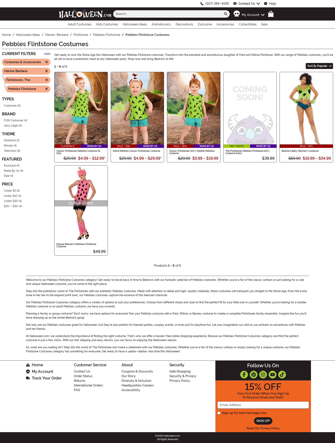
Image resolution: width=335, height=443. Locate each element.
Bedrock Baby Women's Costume (300, 151)
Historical (10, 140)
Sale (6, 176)
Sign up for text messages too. (244, 413)
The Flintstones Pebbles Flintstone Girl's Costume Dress (247, 152)
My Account (42, 371)
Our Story (129, 376)
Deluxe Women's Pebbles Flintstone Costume (76, 245)
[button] (249, 13)
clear (47, 53)
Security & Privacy (182, 376)
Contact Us (246, 3)
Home (37, 365)
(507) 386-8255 (217, 3)
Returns (79, 381)
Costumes (10, 105)
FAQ (77, 390)
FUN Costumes (13, 120)
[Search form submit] (226, 14)
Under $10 (10, 195)
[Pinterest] (253, 374)
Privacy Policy (179, 381)
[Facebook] (244, 374)
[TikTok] (282, 374)
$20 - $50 (11, 206)
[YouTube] (272, 374)
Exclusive (10, 165)
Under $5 (10, 190)
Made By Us (11, 170)
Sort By (317, 65)
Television (10, 150)
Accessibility (131, 390)
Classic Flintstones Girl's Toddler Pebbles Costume (192, 152)
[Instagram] (263, 374)
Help (272, 3)
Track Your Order (47, 378)
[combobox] (167, 14)
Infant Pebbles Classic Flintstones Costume (136, 151)
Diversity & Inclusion (136, 381)
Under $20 (11, 201)
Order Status (83, 376)
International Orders (88, 385)
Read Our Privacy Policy (263, 428)
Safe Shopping (180, 371)
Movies (8, 145)
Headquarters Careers (138, 385)
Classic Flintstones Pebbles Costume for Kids (78, 152)
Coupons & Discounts (137, 371)
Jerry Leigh (11, 125)
